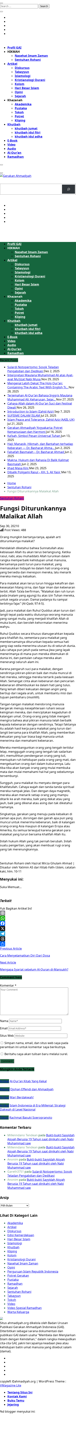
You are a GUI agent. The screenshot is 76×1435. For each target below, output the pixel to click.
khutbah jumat (26, 128)
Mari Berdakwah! (22, 1097)
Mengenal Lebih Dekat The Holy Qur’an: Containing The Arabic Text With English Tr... (38, 385)
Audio (11, 149)
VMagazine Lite (10, 1385)
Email (4, 1028)
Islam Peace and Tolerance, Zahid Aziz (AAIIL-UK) (41, 420)
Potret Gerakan (18, 1276)
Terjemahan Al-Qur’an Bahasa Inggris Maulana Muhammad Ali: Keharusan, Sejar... (39, 397)
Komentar (8, 985)
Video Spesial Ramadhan (24, 1308)
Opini (19, 92)
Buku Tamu (15, 1400)
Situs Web (7, 1036)
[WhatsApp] (38, 918)
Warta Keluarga (18, 1312)
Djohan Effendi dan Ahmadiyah (31, 1089)
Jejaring (13, 1404)
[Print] (38, 913)
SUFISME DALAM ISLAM (24, 416)
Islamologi (22, 76)
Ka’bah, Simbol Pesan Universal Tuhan (34, 436)
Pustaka (21, 108)
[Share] (38, 944)
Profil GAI (14, 48)
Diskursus (22, 68)
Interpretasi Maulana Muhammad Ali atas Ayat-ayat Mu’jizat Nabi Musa (40, 377)
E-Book (12, 141)
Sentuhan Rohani (28, 60)
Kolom (19, 84)
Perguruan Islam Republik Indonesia (32, 1271)
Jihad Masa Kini (18, 468)
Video (11, 145)
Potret (19, 116)
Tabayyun (22, 72)
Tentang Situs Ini (19, 1392)
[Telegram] (38, 933)
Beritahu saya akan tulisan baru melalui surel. (36, 1054)
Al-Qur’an (14, 153)
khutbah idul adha (28, 136)
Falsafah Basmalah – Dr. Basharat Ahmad (36, 452)
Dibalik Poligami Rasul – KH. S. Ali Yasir (34, 472)
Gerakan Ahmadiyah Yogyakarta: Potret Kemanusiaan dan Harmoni (35, 430)
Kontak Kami (17, 1396)
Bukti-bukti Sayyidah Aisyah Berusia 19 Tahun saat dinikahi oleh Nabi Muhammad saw (41, 1139)
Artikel (12, 64)
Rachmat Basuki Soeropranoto (30, 1118)
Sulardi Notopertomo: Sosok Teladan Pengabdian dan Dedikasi (33, 369)
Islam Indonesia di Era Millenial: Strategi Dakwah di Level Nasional (32, 1107)
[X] (38, 928)
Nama (4, 1021)
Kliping (20, 120)
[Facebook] (38, 923)
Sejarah (20, 96)
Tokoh (19, 112)
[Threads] (38, 938)
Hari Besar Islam (27, 88)
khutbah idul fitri (27, 132)
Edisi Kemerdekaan (20, 1235)
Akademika (23, 104)
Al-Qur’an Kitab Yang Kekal (28, 1081)
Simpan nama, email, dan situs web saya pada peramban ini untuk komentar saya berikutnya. (34, 1045)
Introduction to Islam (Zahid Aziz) (30, 412)
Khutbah (13, 124)
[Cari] (68, 189)
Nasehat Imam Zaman (31, 56)
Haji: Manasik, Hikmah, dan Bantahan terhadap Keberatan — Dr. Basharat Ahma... (40, 446)
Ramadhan (15, 157)
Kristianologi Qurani (30, 80)
